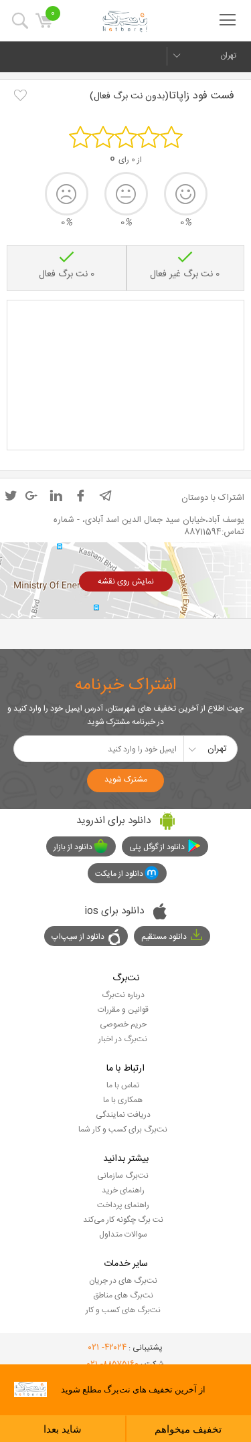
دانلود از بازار (73, 847)
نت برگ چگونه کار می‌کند (123, 1220)
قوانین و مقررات (123, 1009)
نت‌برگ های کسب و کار (123, 1310)
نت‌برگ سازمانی (123, 1175)
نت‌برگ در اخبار (122, 1039)
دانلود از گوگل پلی (157, 847)
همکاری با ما (123, 1100)
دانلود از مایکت (119, 874)
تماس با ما (122, 1085)
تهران (228, 55)
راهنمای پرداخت (123, 1205)
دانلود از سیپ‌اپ (78, 936)
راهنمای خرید (123, 1190)
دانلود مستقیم (164, 936)
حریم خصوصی (123, 1024)
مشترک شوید (125, 779)
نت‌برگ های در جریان (123, 1280)
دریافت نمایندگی (123, 1114)
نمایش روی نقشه (126, 581)
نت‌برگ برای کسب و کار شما (122, 1129)
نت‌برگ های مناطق (123, 1295)
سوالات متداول (123, 1234)
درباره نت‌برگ (123, 995)
